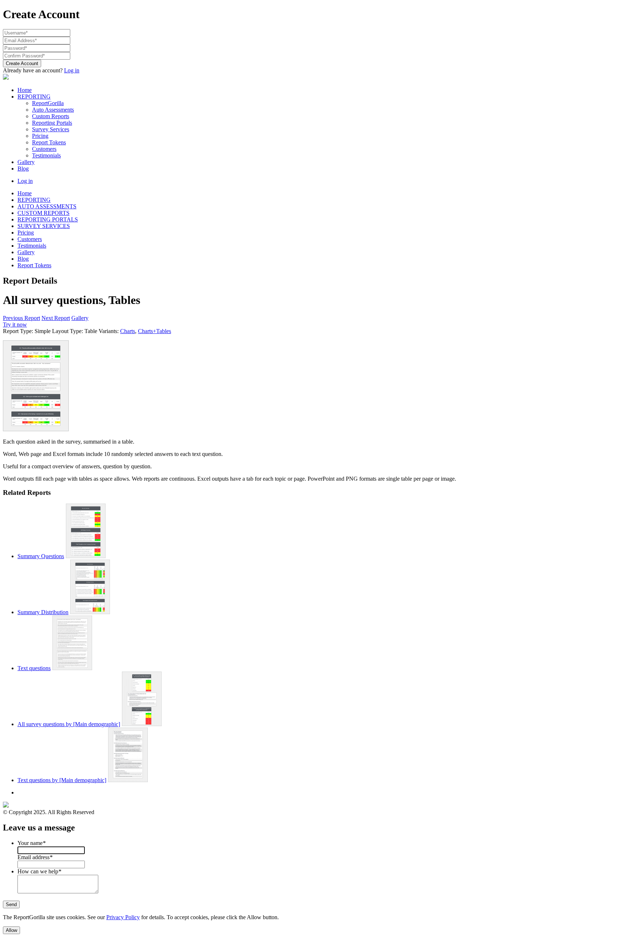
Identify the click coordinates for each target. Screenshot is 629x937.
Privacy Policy (123, 917)
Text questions (34, 668)
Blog (23, 168)
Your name (31, 843)
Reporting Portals (52, 123)
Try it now (15, 324)
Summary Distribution (42, 612)
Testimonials (46, 155)
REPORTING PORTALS (47, 219)
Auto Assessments (53, 110)
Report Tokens (49, 142)
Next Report (55, 318)
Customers (44, 149)
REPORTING (34, 96)
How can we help (39, 871)
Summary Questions (40, 556)
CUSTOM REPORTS (43, 213)
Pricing (40, 136)
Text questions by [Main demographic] (61, 780)
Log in (71, 70)
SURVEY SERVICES (43, 226)
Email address (34, 857)
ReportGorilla (48, 103)
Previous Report (21, 318)
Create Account (22, 63)
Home (24, 90)
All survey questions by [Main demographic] (68, 724)
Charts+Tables (154, 331)
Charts (127, 331)
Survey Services (50, 129)
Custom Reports (50, 116)
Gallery (26, 162)
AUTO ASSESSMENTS (46, 206)
